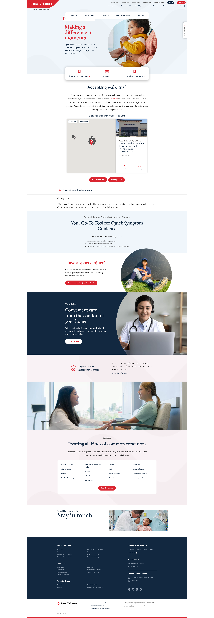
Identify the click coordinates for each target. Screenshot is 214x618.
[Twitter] (137, 589)
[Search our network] (184, 6)
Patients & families (125, 6)
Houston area (84, 121)
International (176, 6)
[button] (91, 143)
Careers (165, 6)
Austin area (73, 121)
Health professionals (143, 6)
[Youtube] (141, 589)
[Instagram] (133, 589)
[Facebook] (129, 589)
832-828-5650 (126, 156)
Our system (112, 6)
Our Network (184, 31)
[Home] (30, 9)
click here (114, 98)
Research (156, 6)
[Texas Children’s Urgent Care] (43, 4)
